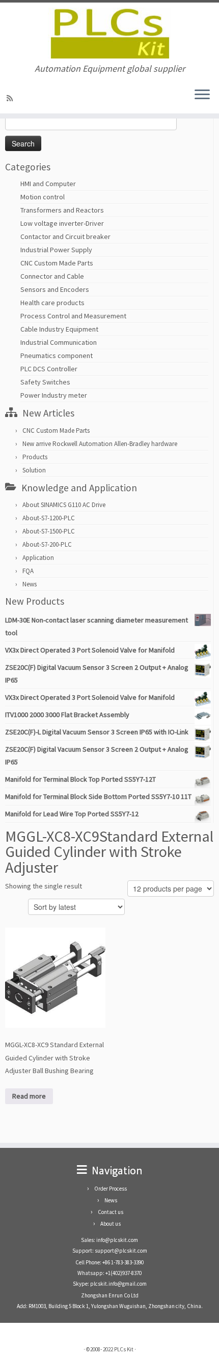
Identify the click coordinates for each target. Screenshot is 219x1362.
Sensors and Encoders (54, 289)
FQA (28, 571)
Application (38, 557)
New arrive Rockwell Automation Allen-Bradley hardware (99, 443)
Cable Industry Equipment (59, 329)
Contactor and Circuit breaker (65, 236)
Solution (34, 470)
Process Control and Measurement (73, 315)
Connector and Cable (52, 276)
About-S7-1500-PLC (48, 531)
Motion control (42, 196)
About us (110, 1223)
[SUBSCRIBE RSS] (11, 98)
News (29, 584)
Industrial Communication (58, 342)
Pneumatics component (56, 355)
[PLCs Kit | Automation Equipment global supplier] (109, 33)
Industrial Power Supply (56, 249)
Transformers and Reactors (62, 210)
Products (34, 457)
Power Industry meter (53, 395)
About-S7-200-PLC (47, 544)
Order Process (110, 1188)
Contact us (110, 1212)
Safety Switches (45, 382)
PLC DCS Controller (48, 368)
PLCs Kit (123, 1349)
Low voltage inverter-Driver (62, 223)
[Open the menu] (202, 95)
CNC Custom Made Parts (56, 263)
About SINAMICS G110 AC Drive (63, 504)
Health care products (52, 302)
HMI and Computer (48, 183)
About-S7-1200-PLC (48, 518)
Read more (29, 1096)
